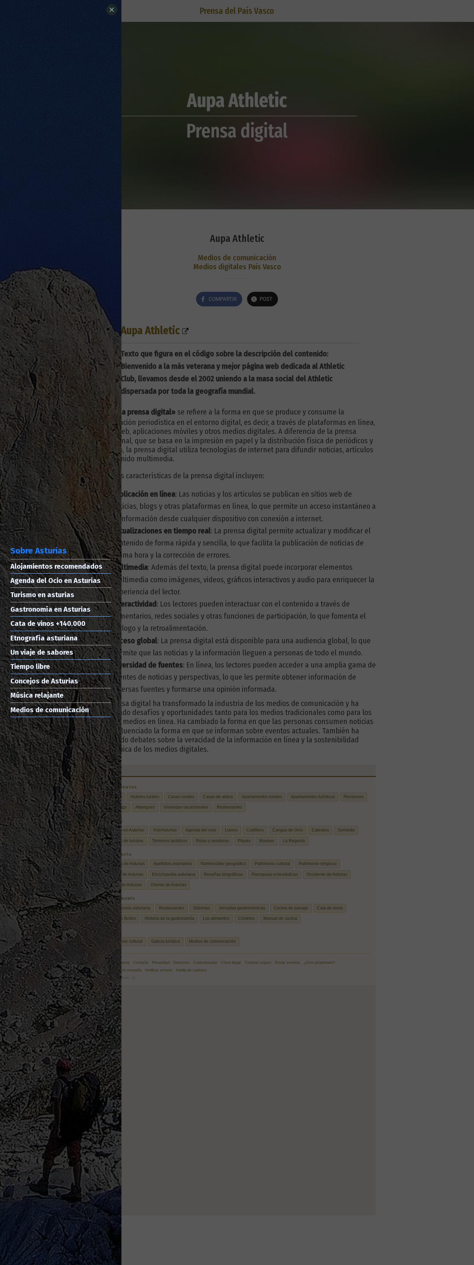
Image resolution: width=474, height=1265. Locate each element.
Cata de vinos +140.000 (47, 623)
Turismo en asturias (42, 595)
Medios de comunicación (49, 710)
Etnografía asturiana (44, 638)
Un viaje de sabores (41, 652)
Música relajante (37, 695)
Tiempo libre (30, 666)
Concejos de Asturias (44, 681)
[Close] (111, 9)
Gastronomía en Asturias (50, 609)
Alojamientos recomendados (56, 566)
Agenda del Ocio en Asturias (55, 580)
